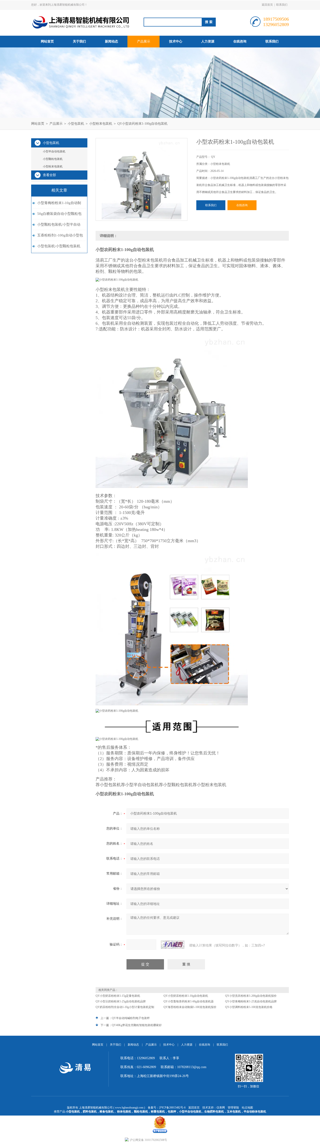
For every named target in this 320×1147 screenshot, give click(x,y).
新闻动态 (111, 41)
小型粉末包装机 (100, 123)
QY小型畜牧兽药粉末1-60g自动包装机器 (189, 1001)
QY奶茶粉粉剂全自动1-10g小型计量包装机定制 (125, 1007)
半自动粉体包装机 (255, 1111)
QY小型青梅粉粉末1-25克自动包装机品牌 (251, 1001)
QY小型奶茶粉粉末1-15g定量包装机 (118, 995)
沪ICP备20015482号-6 (172, 1107)
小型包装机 (76, 123)
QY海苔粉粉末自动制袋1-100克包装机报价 (190, 1007)
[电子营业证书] (160, 1117)
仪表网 (220, 1107)
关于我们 (79, 41)
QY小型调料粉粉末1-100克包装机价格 (248, 1007)
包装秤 (172, 1111)
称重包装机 (158, 1111)
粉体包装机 (124, 1111)
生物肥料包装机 (214, 1111)
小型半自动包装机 (54, 151)
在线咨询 (239, 41)
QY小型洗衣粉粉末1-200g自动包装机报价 (251, 995)
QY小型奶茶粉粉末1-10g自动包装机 (186, 995)
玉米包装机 (234, 1111)
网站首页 (47, 41)
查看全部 (49, 175)
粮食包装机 (107, 1111)
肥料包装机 (90, 1111)
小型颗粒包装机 (53, 159)
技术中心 (175, 41)
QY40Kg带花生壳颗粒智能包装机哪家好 (137, 1025)
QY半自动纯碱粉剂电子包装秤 (131, 1018)
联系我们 (281, 4)
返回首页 (267, 4)
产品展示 (143, 41)
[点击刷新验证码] (172, 945)
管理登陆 (233, 1107)
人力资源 (207, 41)
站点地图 (247, 1107)
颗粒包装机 (141, 1111)
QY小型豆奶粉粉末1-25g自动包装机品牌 (121, 1001)
